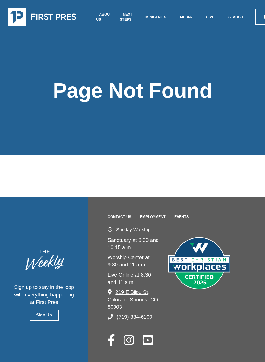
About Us (104, 16)
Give (210, 17)
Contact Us (119, 217)
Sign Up (44, 315)
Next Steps (126, 16)
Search (235, 17)
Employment (153, 217)
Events (181, 217)
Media (186, 17)
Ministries (155, 17)
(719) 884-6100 (134, 317)
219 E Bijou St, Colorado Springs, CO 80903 (133, 299)
